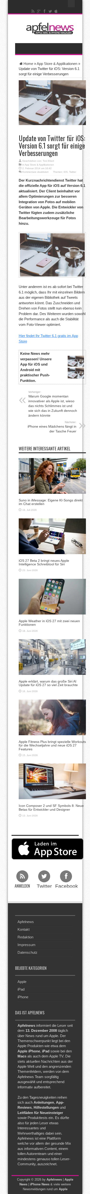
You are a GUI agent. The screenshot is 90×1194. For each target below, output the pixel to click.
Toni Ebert (48, 161)
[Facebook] (44, 11)
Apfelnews (26, 922)
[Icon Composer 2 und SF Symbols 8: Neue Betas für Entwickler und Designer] (52, 781)
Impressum (27, 945)
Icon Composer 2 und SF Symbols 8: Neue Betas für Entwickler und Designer (51, 807)
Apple (22, 982)
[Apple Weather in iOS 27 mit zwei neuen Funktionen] (52, 596)
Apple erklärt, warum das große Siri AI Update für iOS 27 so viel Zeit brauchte (48, 683)
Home (28, 64)
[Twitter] (50, 11)
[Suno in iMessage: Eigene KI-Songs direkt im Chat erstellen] (52, 475)
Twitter (72, 172)
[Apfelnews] (48, 28)
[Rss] (32, 11)
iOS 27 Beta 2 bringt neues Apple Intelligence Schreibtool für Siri (44, 562)
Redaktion (25, 937)
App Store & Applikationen (57, 64)
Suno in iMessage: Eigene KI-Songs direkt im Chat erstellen (51, 502)
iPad (21, 989)
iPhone (23, 997)
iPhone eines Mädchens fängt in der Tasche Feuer (52, 427)
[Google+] (38, 11)
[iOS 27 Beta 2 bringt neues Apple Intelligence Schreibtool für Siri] (52, 536)
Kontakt (24, 929)
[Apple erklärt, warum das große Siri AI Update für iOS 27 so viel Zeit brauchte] (52, 656)
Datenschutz (27, 952)
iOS (66, 172)
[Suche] (71, 3)
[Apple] (56, 11)
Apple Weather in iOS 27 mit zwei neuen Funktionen (49, 622)
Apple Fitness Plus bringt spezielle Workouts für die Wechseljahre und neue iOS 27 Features (52, 745)
